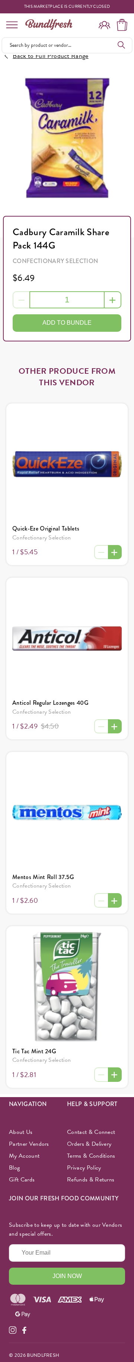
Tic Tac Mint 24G (34, 1051)
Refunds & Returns (90, 1179)
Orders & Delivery (89, 1143)
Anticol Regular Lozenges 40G (50, 702)
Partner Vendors (29, 1143)
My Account (24, 1155)
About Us (21, 1132)
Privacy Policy (84, 1167)
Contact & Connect (91, 1132)
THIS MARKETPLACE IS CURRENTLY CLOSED (67, 7)
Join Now (67, 1276)
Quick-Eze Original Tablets (45, 528)
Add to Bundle (67, 323)
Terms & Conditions (91, 1155)
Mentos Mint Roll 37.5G (43, 877)
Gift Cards (22, 1179)
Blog (14, 1167)
